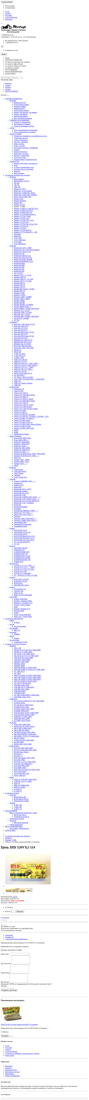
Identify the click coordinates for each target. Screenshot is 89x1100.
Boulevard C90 (19, 254)
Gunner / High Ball (20, 599)
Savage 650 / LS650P (21, 318)
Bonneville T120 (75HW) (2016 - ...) (26, 499)
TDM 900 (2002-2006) (22, 719)
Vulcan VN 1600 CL (21, 397)
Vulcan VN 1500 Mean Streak (24, 395)
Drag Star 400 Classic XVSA (24, 332)
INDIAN (13, 467)
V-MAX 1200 (19, 358)
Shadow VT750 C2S (21, 222)
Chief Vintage (18, 473)
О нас (7, 11)
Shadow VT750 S (20, 228)
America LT (18, 483)
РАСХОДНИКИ (11, 811)
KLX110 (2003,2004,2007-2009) (25, 750)
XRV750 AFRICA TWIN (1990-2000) (27, 675)
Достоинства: (6, 963)
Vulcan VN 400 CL (21, 412)
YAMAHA (13, 322)
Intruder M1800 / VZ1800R (23, 305)
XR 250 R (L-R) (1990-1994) (24, 654)
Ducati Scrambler (20, 626)
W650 (16, 430)
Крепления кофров (21, 116)
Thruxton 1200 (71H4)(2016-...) (25, 518)
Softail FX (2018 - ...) (21, 452)
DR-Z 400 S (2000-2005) (22, 728)
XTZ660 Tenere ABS (21, 707)
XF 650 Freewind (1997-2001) (24, 732)
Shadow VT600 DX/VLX (23, 212)
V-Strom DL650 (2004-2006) (24, 740)
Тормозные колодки (17, 819)
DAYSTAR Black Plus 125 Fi (24, 536)
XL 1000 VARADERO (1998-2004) (26, 695)
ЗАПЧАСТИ (14, 161)
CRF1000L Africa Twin (22, 697)
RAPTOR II (18, 583)
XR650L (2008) (19, 666)
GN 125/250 (18, 273)
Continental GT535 (20, 642)
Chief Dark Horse (20, 471)
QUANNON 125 (20, 589)
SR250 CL (17, 350)
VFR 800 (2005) (19, 691)
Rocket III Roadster (20, 507)
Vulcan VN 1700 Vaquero (23, 407)
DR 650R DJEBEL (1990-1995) (25, 734)
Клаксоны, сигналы (21, 154)
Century (16, 638)
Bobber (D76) (19, 485)
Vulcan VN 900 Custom (22, 426)
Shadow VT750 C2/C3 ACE (24, 220)
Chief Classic (18, 469)
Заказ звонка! (16, 41)
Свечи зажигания (16, 824)
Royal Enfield (14, 640)
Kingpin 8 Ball (19, 611)
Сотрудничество (11, 17)
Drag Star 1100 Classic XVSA (24, 324)
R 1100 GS (18, 789)
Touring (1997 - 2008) (21, 460)
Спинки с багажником (22, 122)
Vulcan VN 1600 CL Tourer (23, 399)
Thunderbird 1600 (20, 522)
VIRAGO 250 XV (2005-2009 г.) (25, 365)
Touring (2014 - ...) (20, 464)
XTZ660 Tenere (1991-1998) (24, 709)
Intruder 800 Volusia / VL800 (24, 289)
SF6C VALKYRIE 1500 (22, 197)
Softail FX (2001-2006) (22, 448)
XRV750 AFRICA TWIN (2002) (25, 681)
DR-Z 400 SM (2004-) (22, 730)
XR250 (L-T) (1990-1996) (23, 652)
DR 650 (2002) (19, 738)
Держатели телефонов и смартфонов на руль (30, 136)
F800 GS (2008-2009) (21, 785)
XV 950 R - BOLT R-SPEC (24, 377)
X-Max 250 (18, 805)
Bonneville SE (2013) (21, 493)
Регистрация (10, 6)
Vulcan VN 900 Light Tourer (24, 428)
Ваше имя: (5, 954)
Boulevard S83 (19, 271)
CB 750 (16, 185)
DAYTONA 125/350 (21, 579)
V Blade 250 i (19, 562)
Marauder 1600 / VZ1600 (23, 312)
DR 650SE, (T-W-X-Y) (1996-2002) (26, 736)
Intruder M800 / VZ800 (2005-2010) (26, 309)
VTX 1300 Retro (20, 240)
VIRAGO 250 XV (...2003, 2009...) (26, 363)
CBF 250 (17, 187)
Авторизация (10, 8)
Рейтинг (4, 986)
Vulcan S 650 (18, 391)
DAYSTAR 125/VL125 (22, 532)
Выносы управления (21, 156)
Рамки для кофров (20, 114)
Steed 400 (17, 234)
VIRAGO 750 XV (20, 371)
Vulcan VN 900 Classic (22, 420)
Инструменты (19, 173)
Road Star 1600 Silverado (23, 346)
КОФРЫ (13, 101)
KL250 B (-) (18, 754)
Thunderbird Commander (22, 524)
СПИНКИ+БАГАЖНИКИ (19, 120)
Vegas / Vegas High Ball (22, 615)
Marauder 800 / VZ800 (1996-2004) (26, 316)
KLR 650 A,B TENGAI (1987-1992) (27, 770)
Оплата (8, 13)
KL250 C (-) (18, 756)
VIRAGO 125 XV (20, 361)
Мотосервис (9, 1074)
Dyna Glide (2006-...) (21, 440)
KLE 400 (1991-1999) (21, 766)
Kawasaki (13, 632)
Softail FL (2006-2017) (22, 444)
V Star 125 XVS (19, 354)
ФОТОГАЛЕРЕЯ (11, 91)
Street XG (17, 458)
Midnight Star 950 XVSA (23, 342)
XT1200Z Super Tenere (22, 720)
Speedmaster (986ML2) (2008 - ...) (26, 511)
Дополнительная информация (16, 939)
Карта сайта (9, 1055)
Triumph (12, 479)
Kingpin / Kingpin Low (22, 609)
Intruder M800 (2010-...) (22, 307)
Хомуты (17, 171)
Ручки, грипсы (19, 146)
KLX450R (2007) (20, 768)
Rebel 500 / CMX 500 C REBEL (25, 195)
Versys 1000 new (20, 775)
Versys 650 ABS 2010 (21, 773)
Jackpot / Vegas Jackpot (22, 605)
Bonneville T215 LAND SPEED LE (26, 501)
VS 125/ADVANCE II (22, 542)
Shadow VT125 (19, 205)
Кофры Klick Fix (20, 103)
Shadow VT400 (10, 840)
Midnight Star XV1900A (22, 344)
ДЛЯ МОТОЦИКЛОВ (13, 99)
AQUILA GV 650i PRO (22, 573)
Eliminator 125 (19, 389)
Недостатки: (5, 973)
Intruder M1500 (19, 303)
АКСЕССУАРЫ (15, 134)
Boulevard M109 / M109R (23, 259)
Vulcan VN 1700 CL (21, 403)
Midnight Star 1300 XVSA (23, 340)
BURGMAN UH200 (21, 801)
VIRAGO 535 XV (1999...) (23, 369)
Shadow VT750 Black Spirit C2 (25, 214)
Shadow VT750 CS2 (21, 226)
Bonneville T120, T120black (24, 503)
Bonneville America (21, 491)
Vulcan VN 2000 (20, 411)
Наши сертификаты (12, 1076)
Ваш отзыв (5, 982)
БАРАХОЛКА (10, 830)
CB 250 (16, 183)
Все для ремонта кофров (23, 118)
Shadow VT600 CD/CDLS (23, 210)
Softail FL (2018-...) (21, 446)
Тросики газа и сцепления (23, 169)
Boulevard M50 (19, 263)
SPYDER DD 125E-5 (21, 585)
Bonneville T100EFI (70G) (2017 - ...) (27, 497)
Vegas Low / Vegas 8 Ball (23, 617)
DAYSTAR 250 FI (20, 534)
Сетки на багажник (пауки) (24, 126)
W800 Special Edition (21, 434)
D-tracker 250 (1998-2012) (23, 764)
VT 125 (16, 544)
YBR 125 (17, 381)
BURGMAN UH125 (21, 799)
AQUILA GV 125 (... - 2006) (24, 567)
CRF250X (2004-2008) (22, 660)
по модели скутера (12, 793)
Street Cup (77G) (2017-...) (23, 513)
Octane (16, 613)
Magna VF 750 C (20, 189)
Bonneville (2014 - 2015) (22, 489)
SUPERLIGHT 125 (21, 554)
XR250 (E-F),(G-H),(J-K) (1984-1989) (27, 650)
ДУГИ (12, 128)
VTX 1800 (17, 242)
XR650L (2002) (19, 664)
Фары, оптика (19, 144)
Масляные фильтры (21, 823)
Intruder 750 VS (19, 287)
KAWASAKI (14, 387)
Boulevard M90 (19, 265)
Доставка (8, 15)
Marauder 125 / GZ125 (22, 310)
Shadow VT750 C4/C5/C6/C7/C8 (25, 224)
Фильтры (13, 821)
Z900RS (17, 634)
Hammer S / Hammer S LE (23, 603)
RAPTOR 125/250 (20, 581)
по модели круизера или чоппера (17, 175)
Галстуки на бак (20, 157)
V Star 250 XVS (19, 356)
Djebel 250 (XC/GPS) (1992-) (24, 726)
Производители (11, 1070)
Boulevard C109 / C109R (23, 248)
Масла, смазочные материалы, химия (23, 813)
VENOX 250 (18, 591)
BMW (12, 620)
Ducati (12, 624)
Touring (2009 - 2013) (21, 462)
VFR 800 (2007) (19, 693)
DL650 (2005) (19, 742)
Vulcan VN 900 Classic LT (23, 422)
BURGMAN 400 (20, 797)
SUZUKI (13, 246)
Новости (8, 83)
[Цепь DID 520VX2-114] (28, 886)
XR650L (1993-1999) (21, 662)
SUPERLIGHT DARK (22, 558)
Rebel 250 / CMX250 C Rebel (24, 193)
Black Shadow (19, 179)
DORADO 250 (19, 550)
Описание (9, 935)
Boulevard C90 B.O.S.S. (22, 256)
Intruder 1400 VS (20, 277)
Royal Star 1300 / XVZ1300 (24, 348)
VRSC (16, 465)
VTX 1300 (17, 238)
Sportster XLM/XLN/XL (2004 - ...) (26, 456)
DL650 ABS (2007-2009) (23, 744)
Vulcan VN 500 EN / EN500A (24, 414)
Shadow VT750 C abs (21, 218)
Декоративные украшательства (25, 159)
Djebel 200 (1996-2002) (22, 724)
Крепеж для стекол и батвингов (25, 163)
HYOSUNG (14, 564)
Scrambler (17, 509)
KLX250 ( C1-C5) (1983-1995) (25, 762)
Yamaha (12, 803)
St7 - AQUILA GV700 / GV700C (26, 575)
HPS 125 (17, 630)
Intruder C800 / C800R (22, 299)
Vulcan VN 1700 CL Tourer (23, 405)
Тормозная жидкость (21, 817)
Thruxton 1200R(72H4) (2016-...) (25, 520)
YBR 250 (17, 385)
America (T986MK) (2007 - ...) (24, 481)
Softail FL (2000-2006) (22, 442)
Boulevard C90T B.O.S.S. (23, 258)
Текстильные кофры (21, 110)
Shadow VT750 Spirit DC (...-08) (25, 232)
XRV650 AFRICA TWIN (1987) (25, 668)
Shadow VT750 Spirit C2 (23, 230)
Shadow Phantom (20, 201)
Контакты (8, 19)
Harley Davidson (15, 436)
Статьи (7, 85)
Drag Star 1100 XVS (21, 326)
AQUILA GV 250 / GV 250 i (24, 569)
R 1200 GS (18, 791)
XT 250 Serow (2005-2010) (23, 705)
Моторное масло (20, 815)
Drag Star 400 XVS (21, 334)
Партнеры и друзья (12, 1072)
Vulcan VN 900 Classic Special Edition (27, 424)
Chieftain (17, 475)
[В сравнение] (12, 1036)
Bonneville (17, 487)
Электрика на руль (21, 138)
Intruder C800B (19, 301)
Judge (16, 607)
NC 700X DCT (19, 671)
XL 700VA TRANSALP (22, 683)
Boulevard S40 (19, 267)
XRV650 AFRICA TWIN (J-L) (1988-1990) (29, 669)
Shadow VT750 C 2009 (22, 216)
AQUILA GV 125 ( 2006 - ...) (24, 566)
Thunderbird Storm (20, 526)
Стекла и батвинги (21, 140)
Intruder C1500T (20, 295)
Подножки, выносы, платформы (26, 148)
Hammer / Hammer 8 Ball (23, 601)
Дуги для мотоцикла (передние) (26, 130)
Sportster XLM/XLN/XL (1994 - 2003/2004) (29, 454)
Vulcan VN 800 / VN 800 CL (24, 418)
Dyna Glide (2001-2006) (22, 438)
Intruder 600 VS (19, 283)
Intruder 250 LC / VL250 (22, 281)
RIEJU (12, 636)
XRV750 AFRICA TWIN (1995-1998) (27, 677)
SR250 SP (17, 352)
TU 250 (16, 320)
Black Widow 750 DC (21, 181)
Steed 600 (17, 236)
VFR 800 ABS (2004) (21, 689)
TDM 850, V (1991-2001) (23, 717)
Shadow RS (18, 203)
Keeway (12, 546)
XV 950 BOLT (19, 375)
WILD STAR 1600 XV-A (23, 373)
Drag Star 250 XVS (21, 330)
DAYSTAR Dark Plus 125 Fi (24, 538)
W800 (16, 432)
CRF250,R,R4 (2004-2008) (23, 658)
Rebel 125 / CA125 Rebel (23, 191)
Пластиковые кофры (21, 104)
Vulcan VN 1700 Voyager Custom (26, 409)
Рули (15, 165)
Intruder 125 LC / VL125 (22, 275)
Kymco (12, 587)
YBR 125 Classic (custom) (23, 383)
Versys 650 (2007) (20, 771)
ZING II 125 (18, 593)
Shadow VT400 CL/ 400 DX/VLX (26, 208)
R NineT (17, 622)
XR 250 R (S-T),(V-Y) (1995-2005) (26, 656)
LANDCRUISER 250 (21, 552)
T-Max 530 (18, 807)
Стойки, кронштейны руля (24, 167)
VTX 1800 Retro (20, 244)
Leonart (12, 577)
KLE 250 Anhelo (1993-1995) (24, 758)
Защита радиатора (20, 152)
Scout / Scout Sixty (20, 477)
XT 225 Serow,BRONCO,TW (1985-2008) (29, 701)
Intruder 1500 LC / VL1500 (23, 279)
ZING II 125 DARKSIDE (23, 595)
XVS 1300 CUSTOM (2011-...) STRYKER (29, 379)
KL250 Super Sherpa (21, 752)
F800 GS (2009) (19, 787)
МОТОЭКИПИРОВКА (14, 826)
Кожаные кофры (20, 106)
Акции (7, 89)
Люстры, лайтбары (21, 142)
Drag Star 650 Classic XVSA (24, 336)
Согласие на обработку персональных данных (22, 1053)
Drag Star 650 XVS (21, 338)
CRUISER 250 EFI (20, 548)
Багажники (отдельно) (22, 124)
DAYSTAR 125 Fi (20, 530)
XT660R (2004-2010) (21, 711)
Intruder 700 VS (19, 285)
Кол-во (7, 911)
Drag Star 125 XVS (21, 328)
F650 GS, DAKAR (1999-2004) (25, 779)
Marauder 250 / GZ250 (22, 314)
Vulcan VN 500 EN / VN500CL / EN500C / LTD (31, 416)
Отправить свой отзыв (9, 990)
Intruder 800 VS (19, 291)
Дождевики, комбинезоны (19, 828)
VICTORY (13, 597)
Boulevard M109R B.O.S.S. (23, 261)
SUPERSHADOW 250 (22, 560)
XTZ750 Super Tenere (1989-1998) (26, 713)
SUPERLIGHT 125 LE (22, 556)
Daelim (12, 528)
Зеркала (17, 150)
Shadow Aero (18, 199)
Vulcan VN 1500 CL (21, 393)
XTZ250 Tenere (19, 703)
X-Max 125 (18, 809)
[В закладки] (10, 1036)
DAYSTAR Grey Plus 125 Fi (24, 540)
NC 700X (17, 673)
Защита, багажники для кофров (25, 112)
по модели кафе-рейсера (14, 618)
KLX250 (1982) (19, 760)
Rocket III (17, 505)
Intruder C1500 (19, 293)
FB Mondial (14, 628)
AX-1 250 (17, 648)
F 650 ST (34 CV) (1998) (23, 781)
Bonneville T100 (20, 495)
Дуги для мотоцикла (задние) (25, 132)
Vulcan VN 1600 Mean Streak (24, 401)
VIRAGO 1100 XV (21, 360)
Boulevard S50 (19, 269)
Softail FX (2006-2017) (22, 450)
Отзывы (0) (9, 937)
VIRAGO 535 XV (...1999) (23, 367)
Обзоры (8, 87)
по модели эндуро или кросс (15, 644)
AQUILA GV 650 (20, 571)
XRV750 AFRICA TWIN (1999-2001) (27, 679)
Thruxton (17, 516)
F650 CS (17, 783)
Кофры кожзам (19, 108)
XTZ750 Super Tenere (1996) (24, 715)
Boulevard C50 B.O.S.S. (22, 252)
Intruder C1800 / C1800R (23, 297)
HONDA (13, 177)
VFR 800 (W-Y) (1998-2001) (24, 687)
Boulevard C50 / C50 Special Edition (27, 250)
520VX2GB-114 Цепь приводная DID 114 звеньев (19, 1024)
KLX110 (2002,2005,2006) (23, 748)
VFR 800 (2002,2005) (21, 685)
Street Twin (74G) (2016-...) (23, 515)
